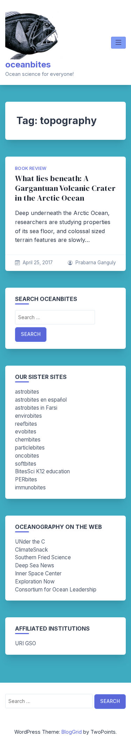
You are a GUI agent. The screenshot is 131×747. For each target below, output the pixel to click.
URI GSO (25, 643)
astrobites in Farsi (36, 407)
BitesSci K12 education (42, 471)
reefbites (26, 424)
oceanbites (28, 64)
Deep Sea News (34, 565)
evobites (25, 431)
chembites (28, 439)
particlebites (30, 447)
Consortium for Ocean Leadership (55, 589)
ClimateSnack (31, 549)
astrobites (27, 391)
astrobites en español (41, 399)
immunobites (30, 487)
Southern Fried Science (43, 557)
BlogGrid (71, 732)
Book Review (30, 168)
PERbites (26, 479)
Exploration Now (34, 581)
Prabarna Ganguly (95, 262)
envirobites (28, 415)
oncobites (27, 455)
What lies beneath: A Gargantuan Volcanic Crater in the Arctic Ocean (65, 188)
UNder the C (30, 541)
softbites (25, 463)
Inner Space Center (38, 573)
